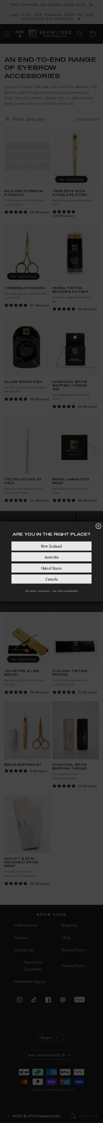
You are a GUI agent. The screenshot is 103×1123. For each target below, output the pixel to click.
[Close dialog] (98, 526)
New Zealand (51, 546)
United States (51, 568)
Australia (51, 557)
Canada (51, 579)
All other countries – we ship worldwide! (51, 591)
